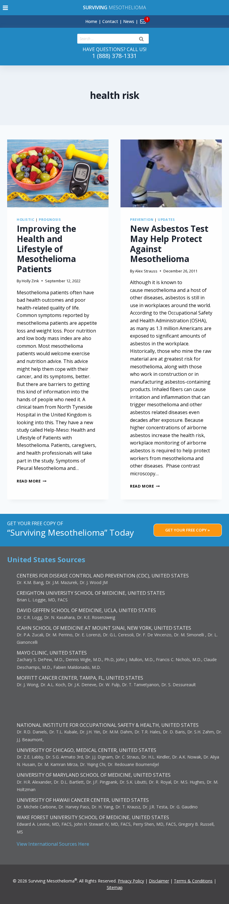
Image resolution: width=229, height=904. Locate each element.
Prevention (142, 219)
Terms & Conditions (193, 881)
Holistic (25, 219)
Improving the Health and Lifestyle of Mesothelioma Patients (46, 248)
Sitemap (115, 887)
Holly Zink (30, 281)
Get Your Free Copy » (187, 530)
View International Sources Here (53, 844)
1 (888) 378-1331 (114, 56)
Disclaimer (159, 881)
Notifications (153, 18)
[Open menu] (5, 7)
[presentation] (58, 173)
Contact (110, 21)
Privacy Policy (131, 881)
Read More (32, 481)
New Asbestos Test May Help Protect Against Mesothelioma (169, 243)
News (128, 21)
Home (91, 21)
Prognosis (50, 219)
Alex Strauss (146, 271)
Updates (166, 219)
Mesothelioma (114, 7)
